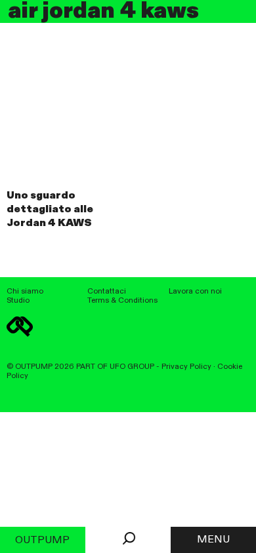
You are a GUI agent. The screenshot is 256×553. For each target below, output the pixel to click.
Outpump (42, 540)
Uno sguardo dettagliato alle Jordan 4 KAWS (50, 210)
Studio (18, 301)
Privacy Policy (186, 367)
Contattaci (106, 292)
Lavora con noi (195, 292)
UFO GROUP (132, 367)
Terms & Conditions (122, 301)
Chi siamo (25, 292)
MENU (213, 540)
